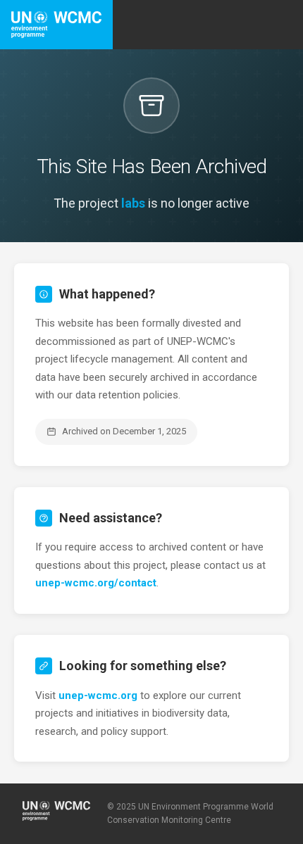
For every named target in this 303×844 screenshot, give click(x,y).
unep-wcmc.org (97, 695)
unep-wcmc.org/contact (95, 583)
